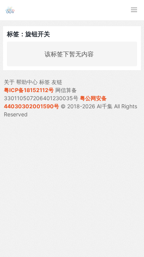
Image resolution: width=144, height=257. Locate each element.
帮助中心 (27, 82)
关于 (9, 82)
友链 (56, 82)
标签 (44, 82)
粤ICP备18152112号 (29, 90)
